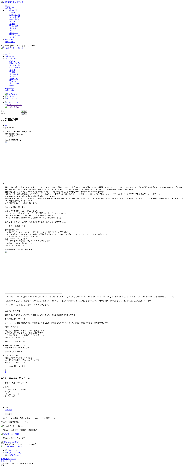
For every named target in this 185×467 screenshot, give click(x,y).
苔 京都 (12, 21)
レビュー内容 (11, 396)
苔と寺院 (12, 28)
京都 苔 (12, 12)
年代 (7, 392)
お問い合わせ (10, 42)
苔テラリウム (14, 35)
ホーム (7, 6)
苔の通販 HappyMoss (8, 459)
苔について (13, 30)
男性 (9, 389)
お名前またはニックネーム (16, 383)
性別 (7, 387)
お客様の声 (9, 8)
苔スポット (13, 33)
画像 (7, 407)
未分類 (12, 37)
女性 (16, 389)
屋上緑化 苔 (14, 17)
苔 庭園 (12, 24)
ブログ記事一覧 (11, 10)
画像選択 (8, 410)
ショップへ (9, 39)
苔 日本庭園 (13, 26)
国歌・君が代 (14, 15)
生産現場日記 (14, 19)
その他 (23, 389)
